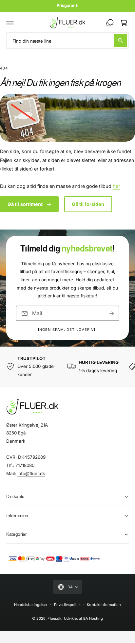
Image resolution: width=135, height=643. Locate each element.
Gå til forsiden (88, 204)
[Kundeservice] (110, 23)
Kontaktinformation (104, 604)
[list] (67, 366)
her (116, 186)
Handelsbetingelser (31, 604)
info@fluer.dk (31, 473)
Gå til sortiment (25, 204)
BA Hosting (93, 618)
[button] (10, 23)
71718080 (24, 465)
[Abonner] (112, 313)
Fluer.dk (54, 618)
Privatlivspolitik (67, 604)
